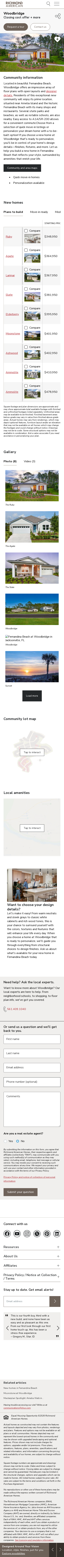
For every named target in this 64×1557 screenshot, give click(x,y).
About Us (11, 1256)
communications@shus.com (17, 1408)
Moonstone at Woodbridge (18, 1393)
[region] (32, 312)
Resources (11, 1247)
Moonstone (13, 334)
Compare (34, 231)
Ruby (9, 237)
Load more (32, 695)
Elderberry (12, 314)
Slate (9, 295)
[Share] (57, 16)
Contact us (40, 27)
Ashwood (12, 353)
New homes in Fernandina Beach (20, 1388)
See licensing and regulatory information (34, 1540)
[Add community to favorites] (57, 39)
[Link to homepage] (14, 4)
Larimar (10, 275)
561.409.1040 (16, 1009)
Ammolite (12, 372)
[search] (49, 4)
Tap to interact (32, 752)
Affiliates (10, 1266)
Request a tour (15, 27)
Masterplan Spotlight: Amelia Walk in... (24, 1398)
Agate (10, 256)
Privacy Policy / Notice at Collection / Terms (30, 1277)
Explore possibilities (13, 1553)
